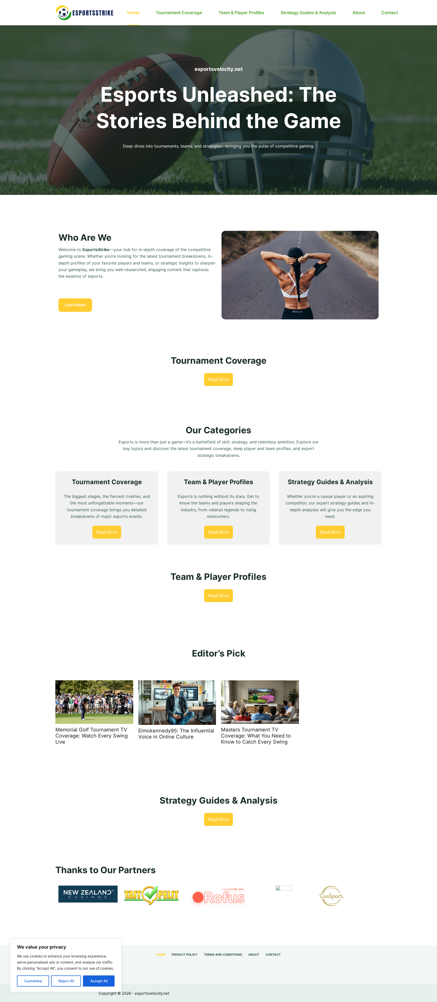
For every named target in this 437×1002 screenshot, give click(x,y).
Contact (389, 12)
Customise (33, 981)
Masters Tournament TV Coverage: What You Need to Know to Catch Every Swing (256, 736)
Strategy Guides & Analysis (308, 12)
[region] (65, 965)
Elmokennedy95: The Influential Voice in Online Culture (176, 734)
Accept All (98, 981)
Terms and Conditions (223, 954)
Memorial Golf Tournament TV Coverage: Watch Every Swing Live (91, 736)
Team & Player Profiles (241, 12)
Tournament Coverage (179, 12)
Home (133, 12)
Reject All (66, 981)
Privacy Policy (185, 954)
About (359, 12)
